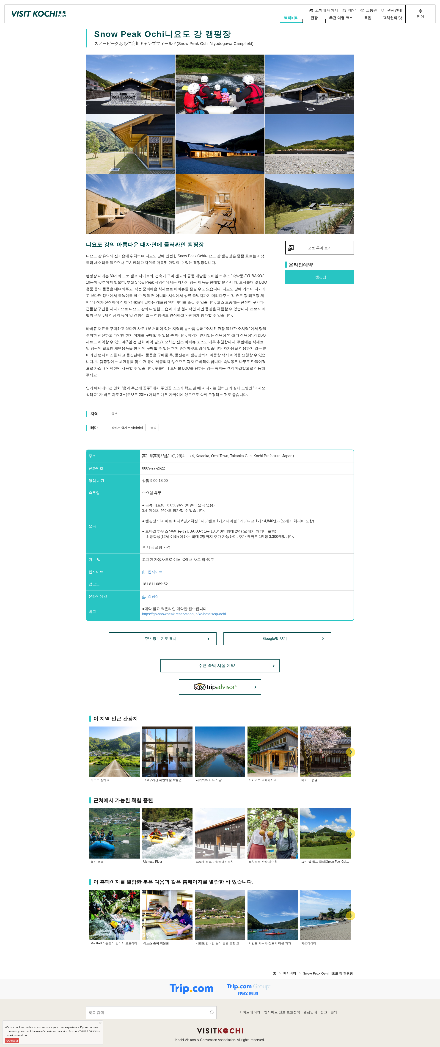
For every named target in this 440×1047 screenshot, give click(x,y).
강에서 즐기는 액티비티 (127, 427)
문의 (333, 1012)
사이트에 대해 (250, 1012)
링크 (323, 1012)
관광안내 (310, 1012)
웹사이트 (155, 572)
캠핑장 (153, 596)
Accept (13, 1040)
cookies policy (87, 1031)
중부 (114, 413)
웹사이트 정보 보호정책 (282, 1012)
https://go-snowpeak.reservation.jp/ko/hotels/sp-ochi (184, 614)
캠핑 (153, 427)
